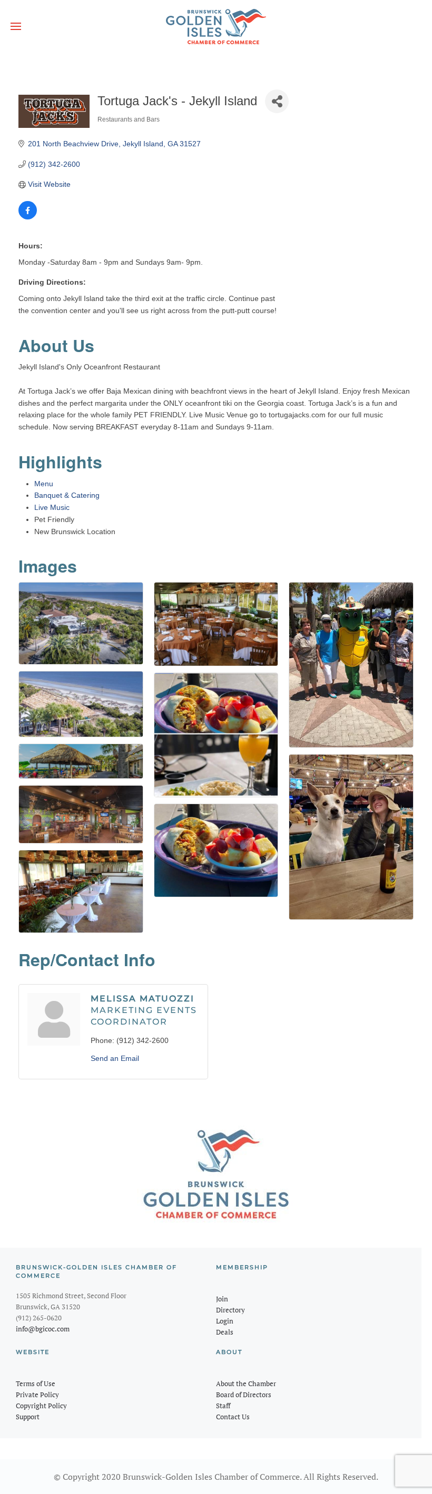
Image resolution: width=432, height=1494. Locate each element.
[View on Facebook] (27, 217)
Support (28, 1416)
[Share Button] (277, 101)
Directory (230, 1310)
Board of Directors (243, 1394)
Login (224, 1321)
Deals (224, 1332)
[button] (16, 26)
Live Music (52, 507)
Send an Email (115, 1058)
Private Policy (37, 1394)
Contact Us (233, 1416)
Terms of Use (35, 1383)
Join (222, 1299)
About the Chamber (246, 1383)
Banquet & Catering (67, 495)
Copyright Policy (41, 1405)
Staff (223, 1405)
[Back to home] (216, 26)
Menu (43, 483)
